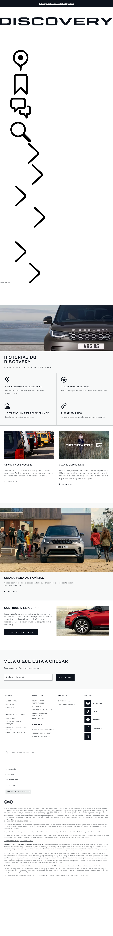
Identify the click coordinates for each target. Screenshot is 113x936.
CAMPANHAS (10, 718)
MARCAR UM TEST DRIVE (15, 714)
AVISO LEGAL (11, 785)
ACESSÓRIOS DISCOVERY (41, 736)
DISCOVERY (10, 708)
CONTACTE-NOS (38, 719)
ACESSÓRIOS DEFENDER (41, 733)
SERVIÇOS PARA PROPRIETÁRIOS (38, 702)
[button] (56, 8)
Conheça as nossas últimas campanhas (56, 3)
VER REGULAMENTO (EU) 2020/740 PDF (18, 840)
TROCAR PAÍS (11, 769)
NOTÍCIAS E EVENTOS (66, 704)
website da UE (28, 815)
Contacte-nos (58, 817)
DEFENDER (10, 704)
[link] (56, 38)
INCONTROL (36, 706)
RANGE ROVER (11, 701)
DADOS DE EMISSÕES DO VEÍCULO (16, 728)
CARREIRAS (10, 774)
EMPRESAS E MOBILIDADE (16, 732)
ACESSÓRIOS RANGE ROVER (43, 729)
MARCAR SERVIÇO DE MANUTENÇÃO (40, 714)
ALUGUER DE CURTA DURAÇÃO (13, 722)
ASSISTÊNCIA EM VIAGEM (42, 710)
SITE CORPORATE (65, 701)
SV (6, 711)
